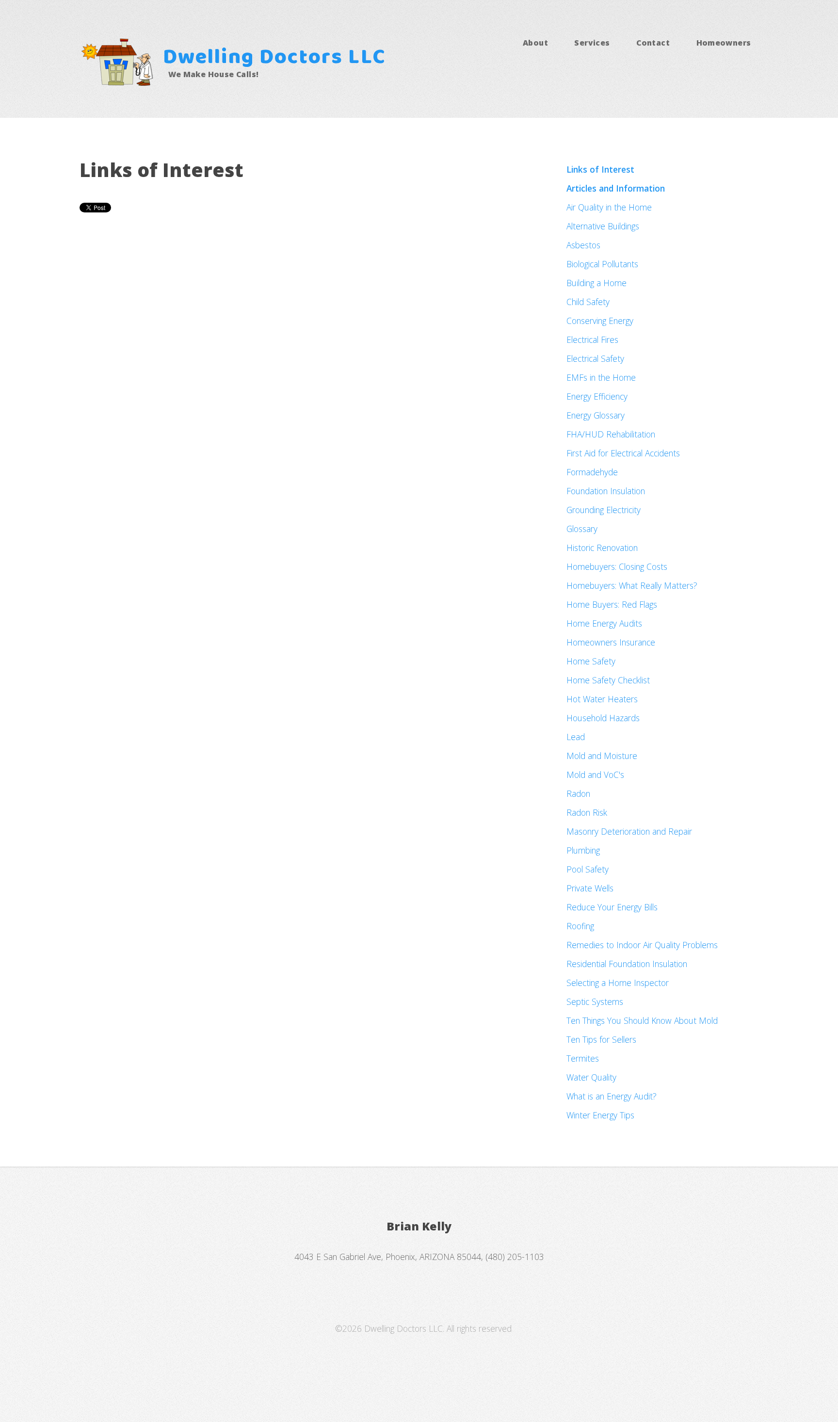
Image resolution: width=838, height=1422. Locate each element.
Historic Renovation (602, 547)
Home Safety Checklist (608, 680)
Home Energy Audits (604, 623)
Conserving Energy (599, 320)
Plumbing (583, 850)
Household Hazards (603, 718)
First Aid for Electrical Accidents (623, 453)
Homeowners (723, 42)
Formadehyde (592, 472)
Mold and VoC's (595, 774)
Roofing (580, 926)
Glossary (581, 528)
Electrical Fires (592, 339)
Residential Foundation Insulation (626, 964)
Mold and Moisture (601, 755)
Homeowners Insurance (610, 642)
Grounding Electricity (603, 510)
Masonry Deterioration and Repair (629, 831)
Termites (582, 1058)
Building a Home (596, 283)
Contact (653, 42)
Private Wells (589, 888)
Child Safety (588, 301)
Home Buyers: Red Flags (611, 604)
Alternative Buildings (602, 226)
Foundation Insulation (605, 491)
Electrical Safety (595, 358)
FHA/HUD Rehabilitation (610, 434)
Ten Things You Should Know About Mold (642, 1020)
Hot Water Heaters (602, 699)
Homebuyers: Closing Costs (616, 566)
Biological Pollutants (602, 264)
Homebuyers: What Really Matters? (631, 585)
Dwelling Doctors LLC (274, 58)
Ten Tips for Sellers (601, 1039)
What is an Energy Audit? (611, 1096)
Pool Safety (587, 869)
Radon (578, 793)
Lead (575, 737)
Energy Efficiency (597, 396)
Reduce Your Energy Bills (612, 907)
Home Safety (590, 661)
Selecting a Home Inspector (617, 982)
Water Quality (591, 1077)
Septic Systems (594, 1001)
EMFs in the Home (601, 377)
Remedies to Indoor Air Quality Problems (642, 945)
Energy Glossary (595, 415)
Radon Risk (586, 812)
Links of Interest (600, 169)
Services (592, 42)
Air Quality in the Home (609, 207)
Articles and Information (615, 188)
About (535, 42)
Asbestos (583, 245)
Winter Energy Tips (600, 1115)
